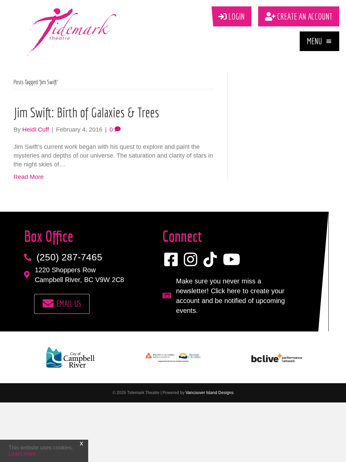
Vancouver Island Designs (209, 392)
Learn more (22, 454)
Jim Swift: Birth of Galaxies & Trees (86, 112)
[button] (319, 41)
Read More (29, 177)
